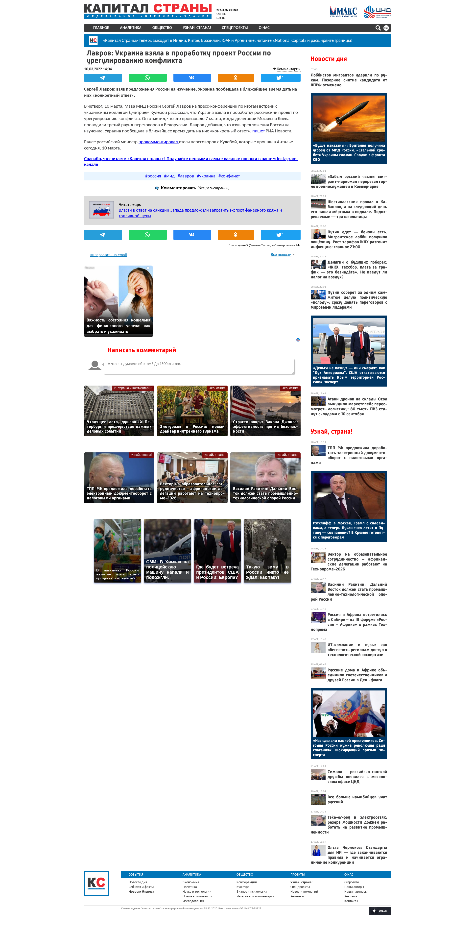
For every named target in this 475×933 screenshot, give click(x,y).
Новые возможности (198, 896)
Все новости (281, 255)
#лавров (186, 176)
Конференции (247, 882)
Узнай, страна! (197, 28)
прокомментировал (159, 142)
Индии (179, 41)
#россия (153, 176)
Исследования (193, 901)
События (136, 875)
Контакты (351, 901)
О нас (264, 28)
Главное (101, 28)
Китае (193, 41)
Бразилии (210, 41)
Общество (162, 28)
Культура (243, 887)
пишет (258, 131)
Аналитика (131, 28)
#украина (206, 176)
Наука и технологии (197, 892)
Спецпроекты (235, 28)
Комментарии (289, 69)
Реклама (350, 896)
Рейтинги (297, 896)
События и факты (141, 887)
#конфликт (229, 176)
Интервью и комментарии (133, 388)
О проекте (351, 882)
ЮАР (226, 41)
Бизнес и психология (252, 892)
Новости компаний (304, 892)
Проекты (297, 875)
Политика (190, 887)
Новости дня (328, 59)
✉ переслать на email (108, 255)
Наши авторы (354, 887)
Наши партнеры (355, 892)
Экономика (217, 388)
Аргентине (245, 41)
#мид (169, 176)
